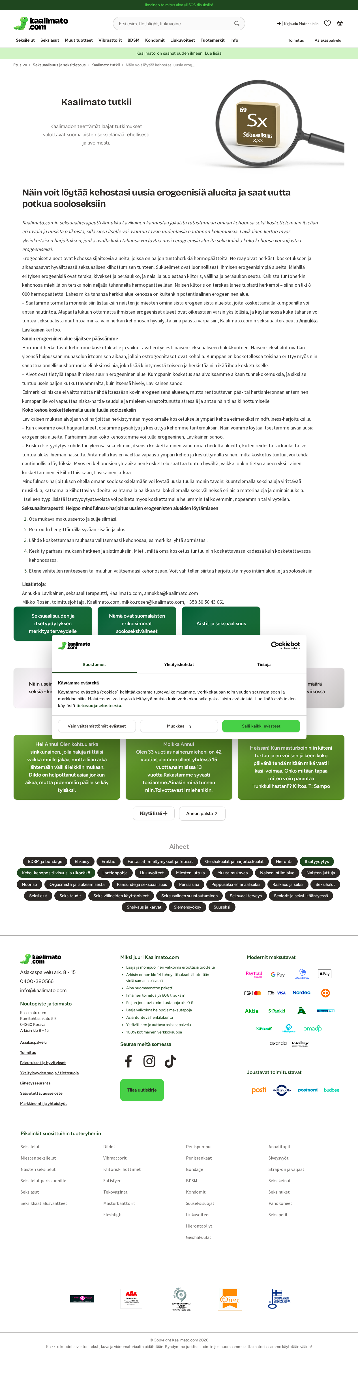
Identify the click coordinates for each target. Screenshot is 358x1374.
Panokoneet (280, 1203)
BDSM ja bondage (45, 861)
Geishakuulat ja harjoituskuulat (234, 861)
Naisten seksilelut (38, 1169)
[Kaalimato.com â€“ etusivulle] (40, 959)
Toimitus (296, 40)
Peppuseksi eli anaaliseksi (235, 884)
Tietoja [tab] (264, 664)
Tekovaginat (115, 1192)
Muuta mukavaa (232, 872)
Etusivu (20, 65)
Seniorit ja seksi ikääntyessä (301, 895)
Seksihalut (325, 884)
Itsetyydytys (317, 861)
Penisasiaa (189, 884)
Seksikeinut (280, 1181)
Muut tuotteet (79, 40)
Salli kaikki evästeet (261, 726)
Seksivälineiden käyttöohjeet (121, 895)
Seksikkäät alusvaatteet (44, 1203)
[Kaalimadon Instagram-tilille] (149, 1061)
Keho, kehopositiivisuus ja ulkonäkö (56, 872)
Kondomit (155, 40)
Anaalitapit (280, 1147)
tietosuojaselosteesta (98, 705)
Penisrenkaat (199, 1158)
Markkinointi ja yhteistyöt (43, 1103)
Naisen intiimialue (277, 872)
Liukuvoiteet (182, 40)
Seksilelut (25, 40)
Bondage (194, 1169)
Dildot (109, 1147)
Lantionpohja (115, 872)
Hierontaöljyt (199, 1226)
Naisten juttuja (320, 872)
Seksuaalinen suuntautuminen (189, 895)
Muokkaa (176, 726)
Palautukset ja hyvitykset (43, 1063)
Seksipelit (278, 1215)
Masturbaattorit (119, 1203)
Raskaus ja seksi (288, 884)
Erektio (108, 861)
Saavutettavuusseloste (41, 1093)
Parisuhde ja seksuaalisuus (142, 884)
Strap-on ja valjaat (287, 1169)
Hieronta (284, 861)
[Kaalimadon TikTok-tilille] (170, 1061)
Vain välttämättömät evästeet (97, 726)
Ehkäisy (82, 861)
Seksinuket (279, 1192)
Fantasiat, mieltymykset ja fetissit (160, 861)
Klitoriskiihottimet (122, 1169)
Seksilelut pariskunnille (43, 1181)
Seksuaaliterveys (246, 895)
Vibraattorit (110, 40)
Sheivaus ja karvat (144, 907)
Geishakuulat (198, 1237)
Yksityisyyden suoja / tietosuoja (49, 1073)
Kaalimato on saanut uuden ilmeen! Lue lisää (179, 53)
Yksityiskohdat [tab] (179, 664)
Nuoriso (29, 884)
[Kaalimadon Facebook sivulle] (128, 1061)
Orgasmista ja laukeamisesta (77, 884)
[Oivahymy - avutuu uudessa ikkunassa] (230, 1299)
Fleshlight (113, 1215)
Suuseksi (222, 907)
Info (234, 40)
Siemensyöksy (187, 907)
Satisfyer (112, 1181)
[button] (236, 23)
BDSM (134, 40)
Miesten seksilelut (38, 1158)
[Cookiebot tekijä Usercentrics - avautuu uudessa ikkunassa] (275, 645)
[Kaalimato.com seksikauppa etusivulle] (61, 23)
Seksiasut (49, 40)
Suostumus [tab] (94, 664)
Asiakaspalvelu (328, 40)
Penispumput (199, 1147)
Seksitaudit (70, 895)
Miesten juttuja (190, 872)
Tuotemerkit (213, 40)
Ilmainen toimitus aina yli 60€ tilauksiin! (179, 5)
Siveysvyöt (279, 1158)
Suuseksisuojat (200, 1203)
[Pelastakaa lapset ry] (82, 1299)
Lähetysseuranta (35, 1083)
